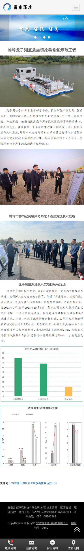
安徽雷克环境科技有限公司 (52, 523)
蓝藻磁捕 (65, 507)
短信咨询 (31, 548)
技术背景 (52, 507)
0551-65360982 (46, 516)
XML (45, 527)
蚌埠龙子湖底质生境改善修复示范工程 (34, 483)
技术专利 (24, 512)
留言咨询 (52, 548)
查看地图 (73, 548)
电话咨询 (10, 548)
